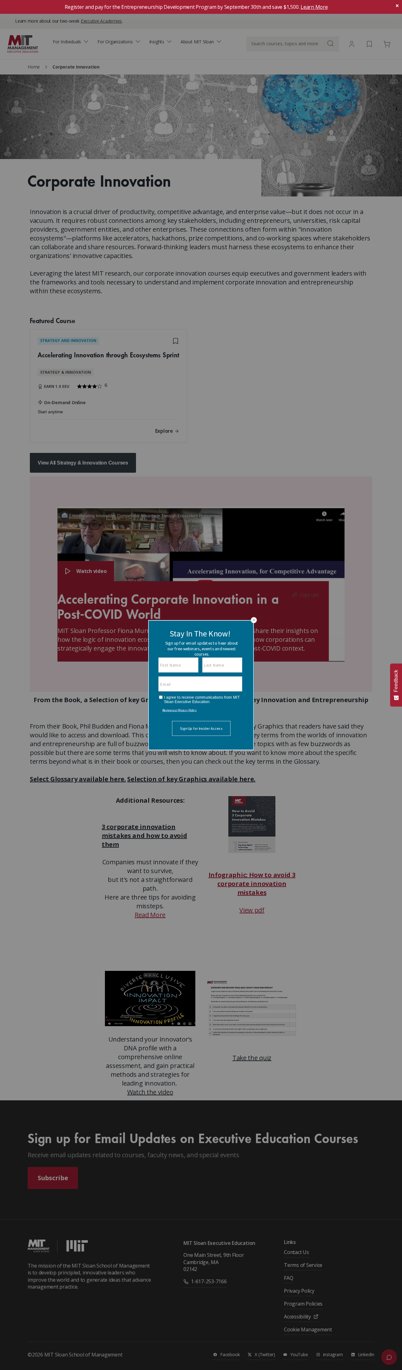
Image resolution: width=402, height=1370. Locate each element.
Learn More (314, 6)
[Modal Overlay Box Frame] (201, 685)
